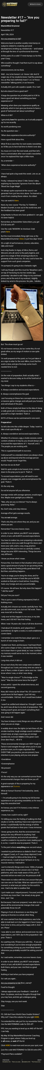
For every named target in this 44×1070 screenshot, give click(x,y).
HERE (36, 1017)
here (17, 200)
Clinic (21, 239)
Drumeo (16, 786)
